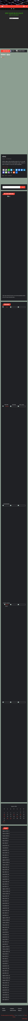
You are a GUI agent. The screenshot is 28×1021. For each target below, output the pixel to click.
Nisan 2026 (5, 840)
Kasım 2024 (5, 881)
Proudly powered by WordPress (7, 1015)
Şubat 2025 (5, 874)
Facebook (20, 1008)
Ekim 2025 (5, 855)
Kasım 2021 (5, 968)
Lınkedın (4, 1010)
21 (17, 816)
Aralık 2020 (5, 994)
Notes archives (13, 1010)
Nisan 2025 (5, 869)
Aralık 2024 (5, 879)
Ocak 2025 (5, 876)
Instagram (12, 1008)
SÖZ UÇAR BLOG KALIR (14, 13)
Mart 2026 (5, 843)
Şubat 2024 (5, 903)
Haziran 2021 (5, 980)
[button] (6, 356)
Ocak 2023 (5, 934)
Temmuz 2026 (5, 833)
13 (14, 814)
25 (7, 818)
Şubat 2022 (5, 961)
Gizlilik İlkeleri (24, 1018)
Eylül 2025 (5, 857)
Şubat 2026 (5, 845)
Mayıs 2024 (5, 896)
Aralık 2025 (5, 850)
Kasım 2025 (5, 852)
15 (20, 814)
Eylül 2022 (5, 944)
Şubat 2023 (5, 932)
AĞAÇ (4, 156)
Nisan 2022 (5, 956)
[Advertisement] (14, 34)
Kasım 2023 (5, 910)
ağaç (3, 175)
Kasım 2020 (5, 997)
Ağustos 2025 (5, 860)
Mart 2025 (5, 872)
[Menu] (2, 6)
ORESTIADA (22, 50)
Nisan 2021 (5, 985)
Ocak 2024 (5, 905)
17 (4, 816)
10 (4, 814)
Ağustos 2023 (5, 917)
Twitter (3, 1008)
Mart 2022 (5, 958)
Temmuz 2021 (5, 978)
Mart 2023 (5, 929)
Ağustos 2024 (5, 888)
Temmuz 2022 (5, 949)
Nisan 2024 (5, 898)
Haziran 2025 (5, 864)
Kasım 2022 (5, 939)
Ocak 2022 (5, 963)
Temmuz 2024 (5, 891)
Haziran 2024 (5, 893)
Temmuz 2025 (5, 862)
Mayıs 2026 (5, 838)
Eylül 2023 (5, 915)
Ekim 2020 (5, 999)
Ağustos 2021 (5, 975)
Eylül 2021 (5, 973)
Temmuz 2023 (5, 920)
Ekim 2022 (5, 941)
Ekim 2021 (5, 970)
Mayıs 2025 (5, 867)
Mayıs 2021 (5, 982)
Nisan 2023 (5, 927)
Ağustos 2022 (5, 946)
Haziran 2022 (5, 951)
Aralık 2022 (5, 937)
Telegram (19, 1010)
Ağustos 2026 (5, 831)
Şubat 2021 (5, 990)
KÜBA (13, 50)
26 (10, 818)
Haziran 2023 (5, 922)
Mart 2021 (5, 987)
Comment (10, 175)
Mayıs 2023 (5, 925)
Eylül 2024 (5, 886)
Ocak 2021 (5, 992)
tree (6, 175)
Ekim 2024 (5, 884)
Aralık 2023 (5, 908)
